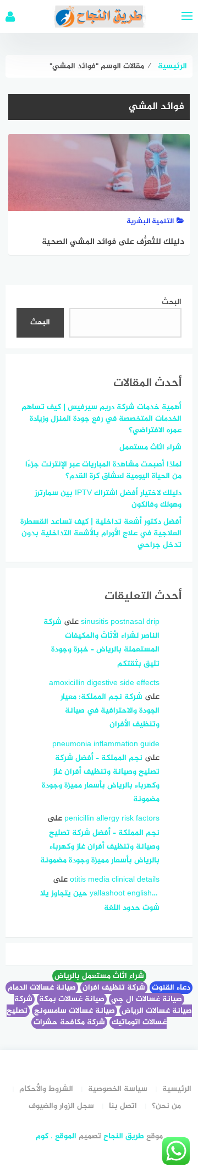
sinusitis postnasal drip (120, 622)
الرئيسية (176, 1089)
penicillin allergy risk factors (112, 818)
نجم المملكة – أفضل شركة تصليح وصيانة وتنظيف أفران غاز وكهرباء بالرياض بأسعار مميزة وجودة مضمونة (100, 847)
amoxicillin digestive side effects (104, 683)
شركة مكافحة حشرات (69, 1022)
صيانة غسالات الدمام (42, 987)
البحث (172, 302)
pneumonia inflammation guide (106, 744)
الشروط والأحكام (46, 1089)
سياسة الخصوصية (117, 1089)
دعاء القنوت (171, 987)
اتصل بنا (123, 1106)
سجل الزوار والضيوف (61, 1106)
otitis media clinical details (115, 879)
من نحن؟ (166, 1106)
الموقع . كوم (56, 1136)
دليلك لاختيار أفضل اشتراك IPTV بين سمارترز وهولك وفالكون (108, 499)
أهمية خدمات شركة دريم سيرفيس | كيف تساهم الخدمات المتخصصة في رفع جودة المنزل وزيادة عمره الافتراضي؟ (101, 419)
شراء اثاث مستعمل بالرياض (99, 976)
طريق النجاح (123, 1136)
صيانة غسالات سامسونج (74, 1010)
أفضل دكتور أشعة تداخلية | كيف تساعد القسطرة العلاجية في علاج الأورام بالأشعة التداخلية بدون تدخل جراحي (101, 533)
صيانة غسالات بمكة (72, 999)
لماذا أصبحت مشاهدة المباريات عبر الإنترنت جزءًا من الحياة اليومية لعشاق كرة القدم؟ (103, 470)
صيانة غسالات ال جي (146, 999)
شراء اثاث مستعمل (150, 447)
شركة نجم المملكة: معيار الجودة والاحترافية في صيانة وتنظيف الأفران (110, 711)
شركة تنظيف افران (113, 987)
